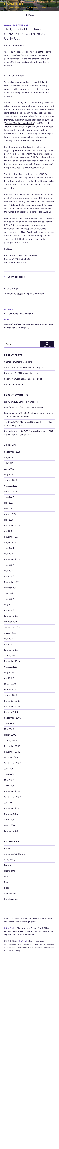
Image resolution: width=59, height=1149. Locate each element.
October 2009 (11, 712)
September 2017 (12, 491)
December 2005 (12, 808)
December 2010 (12, 661)
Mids (6, 876)
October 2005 (11, 814)
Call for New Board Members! (18, 362)
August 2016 (10, 514)
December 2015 (12, 525)
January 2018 (10, 480)
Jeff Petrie (43, 52)
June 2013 (9, 565)
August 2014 (10, 542)
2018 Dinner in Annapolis (25, 402)
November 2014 (12, 537)
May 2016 (9, 520)
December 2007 (12, 791)
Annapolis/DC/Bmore (14, 854)
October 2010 (10, 667)
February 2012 (11, 616)
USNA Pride (9, 928)
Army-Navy (9, 859)
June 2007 (9, 803)
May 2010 (9, 672)
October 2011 (10, 621)
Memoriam (9, 871)
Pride (6, 888)
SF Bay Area (10, 893)
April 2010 (9, 678)
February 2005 (11, 831)
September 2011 (12, 627)
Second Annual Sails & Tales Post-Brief (23, 379)
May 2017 (8, 503)
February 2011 (11, 650)
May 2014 (9, 553)
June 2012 (9, 599)
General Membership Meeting (19, 123)
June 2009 (9, 723)
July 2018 (8, 463)
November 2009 (12, 706)
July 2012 (8, 593)
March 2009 (10, 735)
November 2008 (12, 752)
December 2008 (12, 746)
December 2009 (12, 701)
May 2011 (8, 638)
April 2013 (9, 576)
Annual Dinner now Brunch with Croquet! (24, 367)
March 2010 (10, 684)
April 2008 (9, 786)
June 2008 (9, 774)
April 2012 (9, 610)
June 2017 (9, 497)
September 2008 (12, 763)
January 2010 (10, 695)
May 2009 (9, 729)
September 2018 (12, 452)
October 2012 (10, 588)
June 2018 (9, 469)
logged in (20, 294)
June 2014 (9, 548)
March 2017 (10, 508)
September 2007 (12, 797)
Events (7, 865)
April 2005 (9, 819)
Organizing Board (32, 140)
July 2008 (9, 769)
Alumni (7, 848)
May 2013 (9, 571)
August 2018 (10, 457)
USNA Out (14, 4)
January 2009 (10, 740)
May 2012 (8, 604)
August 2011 (10, 633)
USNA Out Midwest (13, 384)
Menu (31, 15)
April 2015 (9, 531)
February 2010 (11, 689)
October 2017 (10, 486)
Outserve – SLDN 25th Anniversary (21, 373)
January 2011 (10, 655)
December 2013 (12, 559)
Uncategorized (16, 277)
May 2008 (9, 780)
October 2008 (11, 757)
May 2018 (9, 474)
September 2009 (12, 718)
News (7, 882)
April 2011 (9, 644)
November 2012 (12, 582)
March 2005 (10, 825)
